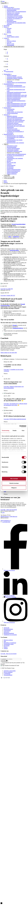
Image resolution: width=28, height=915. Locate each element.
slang (9, 236)
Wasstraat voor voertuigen (13, 13)
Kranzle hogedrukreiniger (19, 224)
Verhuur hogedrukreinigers (13, 99)
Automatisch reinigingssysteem (14, 15)
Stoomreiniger (10, 127)
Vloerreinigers (7, 630)
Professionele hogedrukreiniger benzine (16, 92)
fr (7, 53)
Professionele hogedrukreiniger (14, 85)
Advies (8, 29)
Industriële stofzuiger (12, 116)
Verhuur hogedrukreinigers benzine (15, 106)
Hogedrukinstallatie (11, 10)
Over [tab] (23, 430)
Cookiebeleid (7, 673)
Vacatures (9, 35)
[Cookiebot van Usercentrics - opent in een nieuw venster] (19, 426)
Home (5, 180)
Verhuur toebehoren (12, 173)
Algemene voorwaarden (10, 670)
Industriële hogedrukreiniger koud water (17, 96)
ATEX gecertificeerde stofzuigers (15, 117)
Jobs (5, 641)
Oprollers (9, 164)
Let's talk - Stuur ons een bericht (8, 653)
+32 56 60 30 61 (6, 522)
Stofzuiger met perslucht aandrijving (16, 120)
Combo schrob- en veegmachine (15, 112)
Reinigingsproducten (9, 633)
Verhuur (6, 6)
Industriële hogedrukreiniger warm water (17, 95)
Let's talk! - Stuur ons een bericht (9, 509)
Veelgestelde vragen (9, 644)
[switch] (24, 462)
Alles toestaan (14, 478)
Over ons (9, 42)
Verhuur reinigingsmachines (14, 169)
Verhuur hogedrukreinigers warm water (16, 103)
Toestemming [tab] (5, 430)
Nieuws (9, 31)
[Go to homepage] (3, 1)
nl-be (13, 46)
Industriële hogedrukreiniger (14, 93)
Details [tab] (14, 430)
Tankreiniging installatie (13, 14)
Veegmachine (10, 110)
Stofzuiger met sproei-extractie (14, 124)
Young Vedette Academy (13, 36)
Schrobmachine (10, 109)
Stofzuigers (6, 632)
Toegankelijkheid (8, 675)
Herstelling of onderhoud (10, 642)
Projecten (9, 28)
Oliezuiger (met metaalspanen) (14, 119)
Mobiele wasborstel (11, 75)
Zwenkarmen (10, 168)
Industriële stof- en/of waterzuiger (15, 121)
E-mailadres (4, 659)
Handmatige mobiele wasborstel (15, 78)
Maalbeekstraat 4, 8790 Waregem (9, 516)
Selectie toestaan (14, 483)
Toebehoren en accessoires (10, 634)
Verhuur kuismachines (12, 113)
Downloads (6, 25)
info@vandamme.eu (6, 520)
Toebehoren (10, 159)
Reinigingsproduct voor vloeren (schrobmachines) (14, 140)
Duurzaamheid (10, 45)
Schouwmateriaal (11, 165)
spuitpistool (16, 236)
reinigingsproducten (17, 328)
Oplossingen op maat (12, 128)
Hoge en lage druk (11, 162)
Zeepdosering (10, 166)
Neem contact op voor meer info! (9, 352)
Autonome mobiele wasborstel (14, 77)
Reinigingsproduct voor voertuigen (15, 142)
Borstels (9, 161)
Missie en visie (10, 43)
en (7, 69)
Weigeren (14, 487)
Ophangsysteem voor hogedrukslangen (16, 11)
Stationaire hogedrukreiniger (14, 98)
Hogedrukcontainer (11, 21)
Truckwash (9, 81)
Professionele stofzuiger (13, 123)
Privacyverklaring (8, 672)
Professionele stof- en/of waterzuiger (16, 126)
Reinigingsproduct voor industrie (15, 135)
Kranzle (15, 325)
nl (7, 52)
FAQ (8, 39)
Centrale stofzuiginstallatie (13, 8)
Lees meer (7, 288)
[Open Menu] (7, 3)
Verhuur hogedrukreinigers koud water (16, 105)
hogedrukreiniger (14, 250)
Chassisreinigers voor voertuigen (15, 17)
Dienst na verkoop (11, 41)
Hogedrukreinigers (8, 629)
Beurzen (9, 32)
